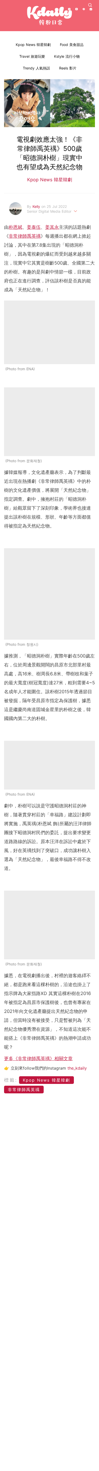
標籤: (11, 1080)
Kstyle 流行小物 (67, 56)
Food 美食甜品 (72, 44)
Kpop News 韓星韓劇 (33, 44)
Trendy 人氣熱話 (36, 68)
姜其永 (52, 227)
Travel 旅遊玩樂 (32, 56)
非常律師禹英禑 (25, 236)
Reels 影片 (67, 68)
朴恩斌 (15, 227)
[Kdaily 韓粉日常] (49, 16)
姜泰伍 (34, 227)
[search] (90, 5)
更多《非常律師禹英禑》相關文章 (38, 1058)
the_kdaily (77, 1068)
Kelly (36, 206)
